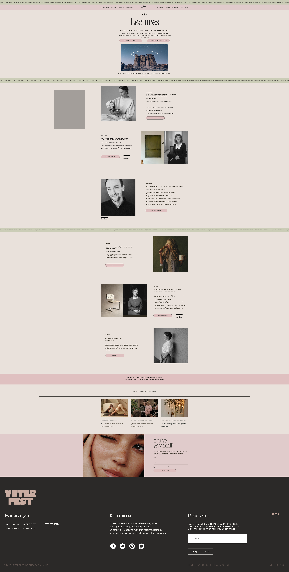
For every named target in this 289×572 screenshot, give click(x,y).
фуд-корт (121, 7)
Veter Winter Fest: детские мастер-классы (173, 420)
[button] (155, 117)
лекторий (130, 7)
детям (168, 7)
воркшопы (160, 7)
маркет (113, 7)
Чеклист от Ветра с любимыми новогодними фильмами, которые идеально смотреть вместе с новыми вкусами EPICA (143, 425)
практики (175, 7)
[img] (114, 408)
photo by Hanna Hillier (138, 475)
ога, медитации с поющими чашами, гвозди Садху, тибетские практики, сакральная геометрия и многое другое (112, 425)
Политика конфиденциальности (208, 564)
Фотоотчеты (105, 7)
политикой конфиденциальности (168, 466)
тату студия (184, 7)
